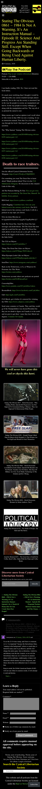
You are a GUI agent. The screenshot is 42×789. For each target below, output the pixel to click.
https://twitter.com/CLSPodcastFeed (14, 279)
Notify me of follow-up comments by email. (20, 727)
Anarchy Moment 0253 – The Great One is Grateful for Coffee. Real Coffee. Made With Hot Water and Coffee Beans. (21, 559)
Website (5, 722)
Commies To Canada (15, 316)
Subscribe (35, 584)
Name (5, 713)
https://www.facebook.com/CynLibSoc (26, 290)
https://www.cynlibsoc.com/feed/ (21, 200)
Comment (7, 696)
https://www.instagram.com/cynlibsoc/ (23, 262)
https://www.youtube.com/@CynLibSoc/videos (18, 286)
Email (5, 718)
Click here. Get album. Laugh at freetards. (24, 760)
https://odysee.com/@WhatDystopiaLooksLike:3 (19, 258)
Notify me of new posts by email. (16, 731)
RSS (21, 79)
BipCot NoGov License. (26, 784)
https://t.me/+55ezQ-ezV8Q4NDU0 (21, 174)
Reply (8, 676)
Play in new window (15, 74)
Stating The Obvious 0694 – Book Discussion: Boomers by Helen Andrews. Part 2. (21, 501)
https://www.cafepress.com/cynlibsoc (22, 301)
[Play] (16, 71)
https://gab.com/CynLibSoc (15, 294)
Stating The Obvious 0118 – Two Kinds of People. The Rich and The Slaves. (21, 529)
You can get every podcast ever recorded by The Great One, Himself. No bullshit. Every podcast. (21, 193)
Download (27, 74)
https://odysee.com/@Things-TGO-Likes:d (17, 251)
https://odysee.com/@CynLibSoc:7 (14, 244)
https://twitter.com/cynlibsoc (12, 272)
